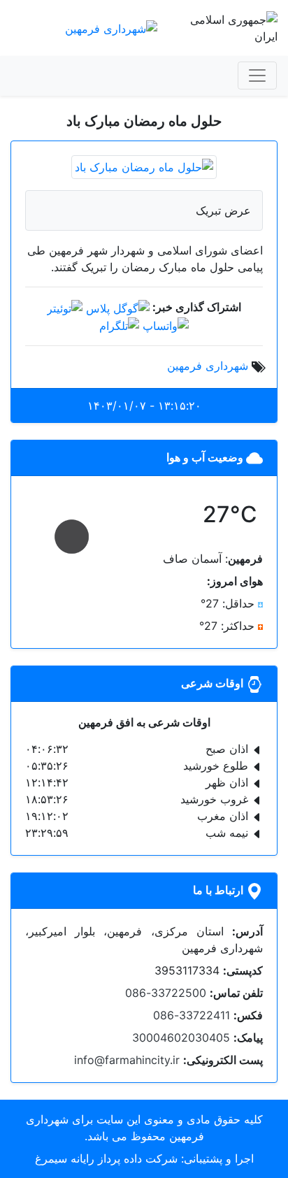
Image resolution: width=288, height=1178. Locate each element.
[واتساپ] (166, 325)
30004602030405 (181, 1037)
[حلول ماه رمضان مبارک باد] (144, 166)
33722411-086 (191, 1015)
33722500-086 (165, 993)
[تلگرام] (119, 325)
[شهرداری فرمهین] (111, 27)
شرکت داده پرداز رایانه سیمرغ (106, 1158)
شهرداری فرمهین (207, 366)
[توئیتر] (64, 307)
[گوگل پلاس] (118, 307)
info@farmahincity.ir (127, 1060)
